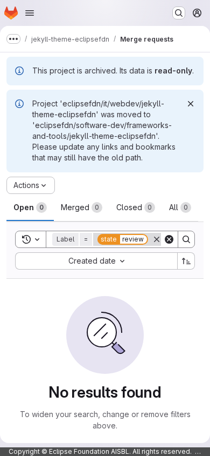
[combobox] (96, 261)
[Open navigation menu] (29, 13)
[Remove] (156, 239)
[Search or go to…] (178, 12)
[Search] (186, 239)
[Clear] (169, 239)
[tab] (30, 207)
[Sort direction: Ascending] (186, 261)
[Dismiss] (190, 103)
